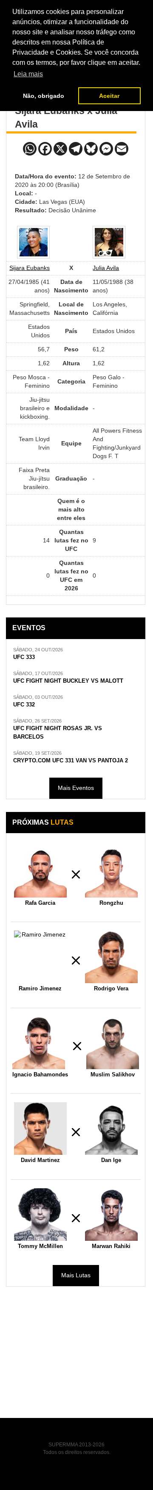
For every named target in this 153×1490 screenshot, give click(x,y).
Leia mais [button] (28, 74)
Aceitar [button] (109, 95)
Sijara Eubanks (29, 267)
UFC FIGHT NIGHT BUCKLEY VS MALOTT (68, 681)
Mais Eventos (76, 787)
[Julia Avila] (109, 242)
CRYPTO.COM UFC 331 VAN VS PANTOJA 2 (70, 761)
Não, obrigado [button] (43, 95)
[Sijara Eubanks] (33, 242)
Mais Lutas (76, 1275)
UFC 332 (24, 705)
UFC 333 (24, 657)
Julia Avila (106, 267)
